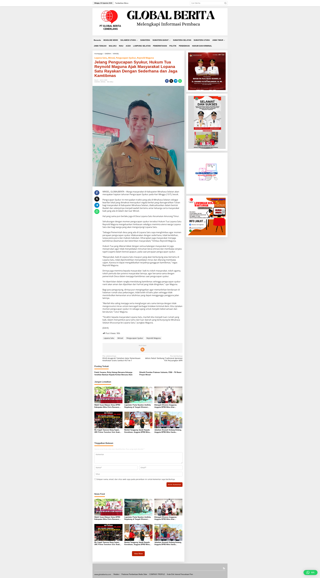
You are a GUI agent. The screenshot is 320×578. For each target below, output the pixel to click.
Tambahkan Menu (121, 3)
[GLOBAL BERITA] (160, 21)
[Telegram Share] (176, 81)
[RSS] (142, 350)
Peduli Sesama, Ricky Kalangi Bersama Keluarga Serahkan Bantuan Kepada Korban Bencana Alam (113, 373)
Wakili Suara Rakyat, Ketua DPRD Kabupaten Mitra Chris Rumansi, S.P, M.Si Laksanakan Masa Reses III (107, 406)
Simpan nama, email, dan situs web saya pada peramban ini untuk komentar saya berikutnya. (135, 479)
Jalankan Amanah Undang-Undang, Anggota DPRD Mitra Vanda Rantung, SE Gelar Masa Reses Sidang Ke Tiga (168, 431)
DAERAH (97, 82)
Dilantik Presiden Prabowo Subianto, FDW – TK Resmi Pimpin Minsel (160, 373)
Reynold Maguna (145, 57)
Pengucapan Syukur (126, 57)
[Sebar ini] (167, 81)
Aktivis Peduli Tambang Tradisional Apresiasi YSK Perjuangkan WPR (163, 358)
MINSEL (103, 82)
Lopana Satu (100, 57)
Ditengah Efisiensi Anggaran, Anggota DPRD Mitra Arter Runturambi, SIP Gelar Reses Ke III (168, 406)
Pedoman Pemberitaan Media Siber (134, 574)
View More (138, 554)
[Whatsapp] (180, 81)
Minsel (111, 57)
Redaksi (116, 574)
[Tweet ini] (171, 81)
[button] (225, 3)
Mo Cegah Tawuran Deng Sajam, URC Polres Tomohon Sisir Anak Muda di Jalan (107, 431)
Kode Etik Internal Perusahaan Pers (180, 574)
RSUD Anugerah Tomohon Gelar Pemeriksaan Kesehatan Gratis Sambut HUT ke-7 (121, 358)
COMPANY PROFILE (157, 574)
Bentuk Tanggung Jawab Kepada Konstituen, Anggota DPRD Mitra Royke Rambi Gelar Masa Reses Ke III (137, 431)
